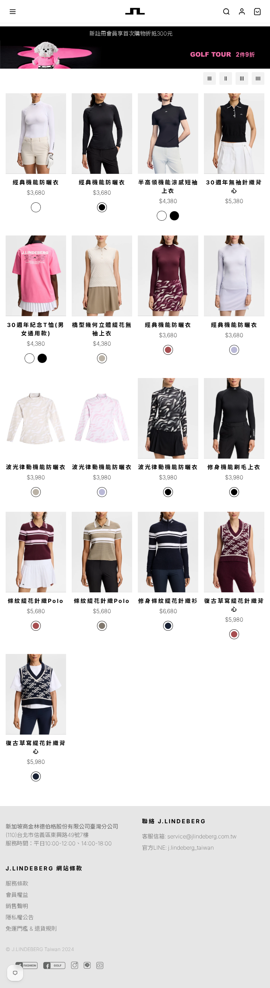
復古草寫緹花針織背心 (234, 605)
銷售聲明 (17, 906)
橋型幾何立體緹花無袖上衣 (102, 329)
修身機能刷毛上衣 (234, 467)
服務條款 (17, 883)
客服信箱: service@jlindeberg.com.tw (189, 836)
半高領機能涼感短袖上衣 (168, 186)
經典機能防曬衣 (36, 182)
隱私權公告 (20, 917)
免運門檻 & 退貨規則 (31, 928)
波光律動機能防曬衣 (36, 467)
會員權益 (17, 894)
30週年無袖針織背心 (234, 186)
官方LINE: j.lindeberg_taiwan (178, 847)
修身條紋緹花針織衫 (168, 600)
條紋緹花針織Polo (36, 600)
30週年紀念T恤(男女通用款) (36, 329)
